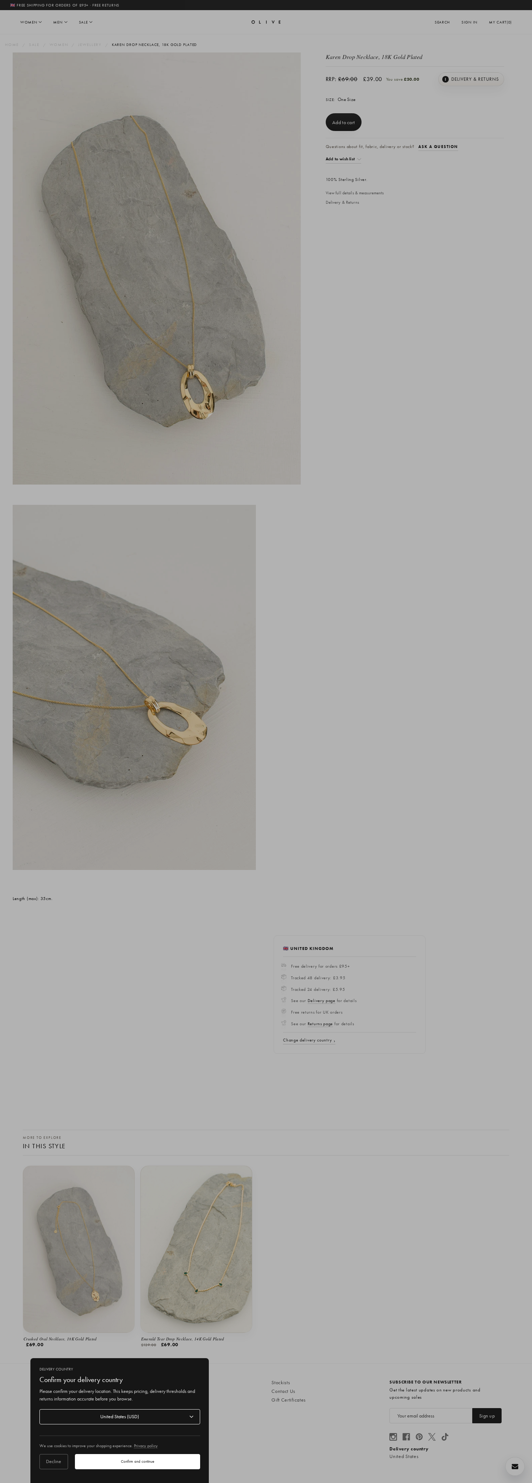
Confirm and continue (137, 1461)
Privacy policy (146, 1446)
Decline (53, 1461)
